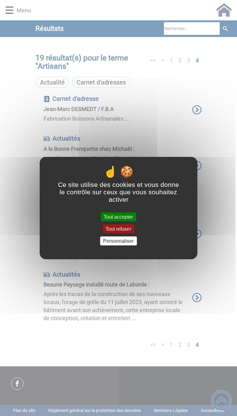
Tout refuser (118, 228)
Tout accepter (118, 216)
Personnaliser (118, 241)
